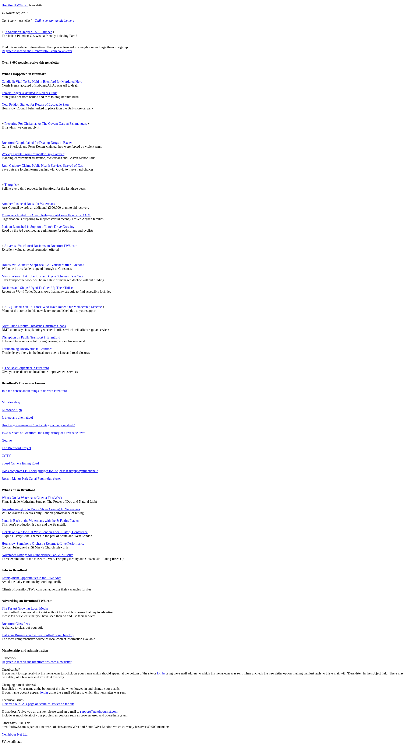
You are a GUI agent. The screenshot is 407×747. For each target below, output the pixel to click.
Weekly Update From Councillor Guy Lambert (33, 154)
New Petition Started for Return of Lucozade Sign (35, 104)
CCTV (6, 455)
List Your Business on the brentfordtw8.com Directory (38, 635)
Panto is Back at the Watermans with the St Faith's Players (40, 520)
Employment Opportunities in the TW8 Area (31, 578)
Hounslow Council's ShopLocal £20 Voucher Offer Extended (43, 265)
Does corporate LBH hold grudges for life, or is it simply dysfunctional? (50, 471)
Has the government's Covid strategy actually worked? (38, 425)
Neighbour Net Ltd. (15, 734)
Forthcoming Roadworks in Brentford (27, 349)
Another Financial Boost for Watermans (28, 204)
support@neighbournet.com (98, 711)
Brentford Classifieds (16, 623)
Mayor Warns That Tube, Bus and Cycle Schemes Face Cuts (42, 276)
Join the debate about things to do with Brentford (34, 391)
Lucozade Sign (12, 410)
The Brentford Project (16, 448)
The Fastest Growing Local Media (25, 608)
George (7, 440)
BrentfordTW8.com (15, 5)
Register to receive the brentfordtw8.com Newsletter (36, 662)
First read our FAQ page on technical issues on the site (38, 704)
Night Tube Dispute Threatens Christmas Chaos (34, 326)
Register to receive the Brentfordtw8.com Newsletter (37, 51)
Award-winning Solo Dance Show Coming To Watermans (41, 509)
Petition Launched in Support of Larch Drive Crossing (38, 226)
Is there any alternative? (17, 417)
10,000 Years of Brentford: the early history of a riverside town (43, 433)
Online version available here (54, 20)
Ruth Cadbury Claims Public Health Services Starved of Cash (43, 165)
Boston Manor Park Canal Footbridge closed (31, 478)
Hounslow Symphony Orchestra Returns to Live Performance (43, 543)
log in (161, 673)
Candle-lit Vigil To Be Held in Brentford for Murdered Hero (42, 81)
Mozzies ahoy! (11, 402)
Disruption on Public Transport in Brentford (31, 337)
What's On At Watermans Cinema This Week (32, 497)
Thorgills (10, 184)
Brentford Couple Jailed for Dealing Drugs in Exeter (37, 142)
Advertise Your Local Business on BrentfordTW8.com (40, 246)
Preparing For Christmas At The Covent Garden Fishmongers (45, 123)
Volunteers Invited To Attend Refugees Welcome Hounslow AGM (46, 215)
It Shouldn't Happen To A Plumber (28, 32)
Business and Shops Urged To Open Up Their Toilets (37, 288)
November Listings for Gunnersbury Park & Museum (37, 555)
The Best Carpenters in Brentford (26, 368)
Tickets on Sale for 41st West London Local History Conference (45, 532)
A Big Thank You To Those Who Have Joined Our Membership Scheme (53, 307)
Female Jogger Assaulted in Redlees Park (29, 93)
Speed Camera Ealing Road (20, 463)
